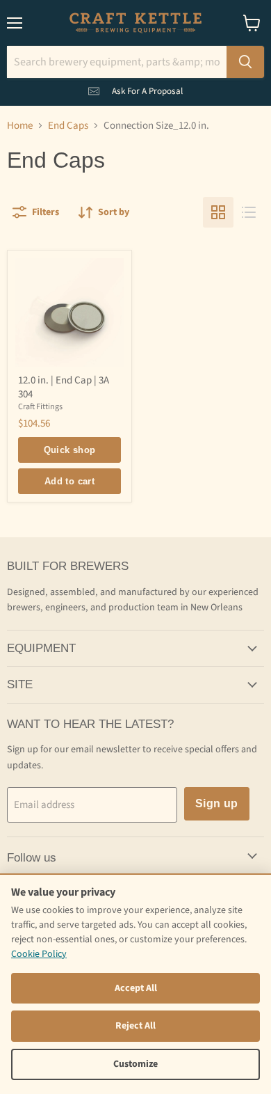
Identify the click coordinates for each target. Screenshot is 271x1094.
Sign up (216, 803)
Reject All (135, 1026)
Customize (135, 1064)
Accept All (136, 988)
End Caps (68, 126)
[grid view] (218, 212)
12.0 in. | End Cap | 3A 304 (63, 387)
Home (20, 126)
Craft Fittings (40, 407)
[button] (135, 88)
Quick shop (70, 450)
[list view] (248, 212)
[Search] (245, 62)
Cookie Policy (39, 954)
